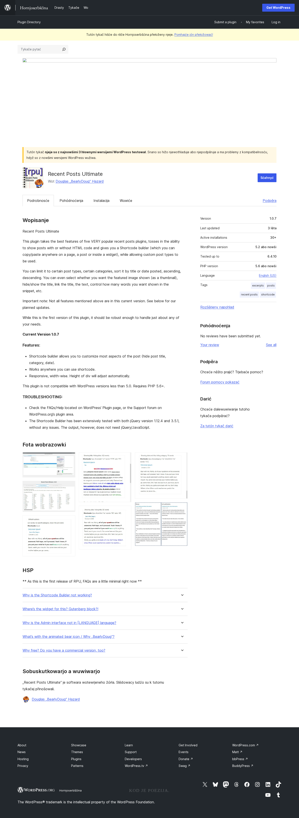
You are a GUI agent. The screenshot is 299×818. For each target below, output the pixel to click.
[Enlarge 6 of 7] (181, 458)
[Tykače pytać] (64, 49)
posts (271, 285)
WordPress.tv (136, 766)
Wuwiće (126, 200)
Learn (129, 745)
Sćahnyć (267, 178)
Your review (209, 345)
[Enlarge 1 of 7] (69, 458)
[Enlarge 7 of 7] (181, 508)
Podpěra (269, 200)
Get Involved (188, 745)
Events (183, 752)
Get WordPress (278, 7)
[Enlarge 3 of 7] (69, 521)
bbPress (240, 759)
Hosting (23, 759)
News (22, 752)
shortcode (268, 294)
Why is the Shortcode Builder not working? (57, 595)
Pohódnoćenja (71, 200)
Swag (184, 766)
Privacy (23, 766)
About (22, 745)
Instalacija (101, 200)
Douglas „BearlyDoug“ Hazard (80, 181)
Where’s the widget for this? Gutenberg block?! (60, 609)
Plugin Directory (29, 22)
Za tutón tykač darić (216, 426)
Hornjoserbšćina (70, 790)
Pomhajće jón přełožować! (193, 34)
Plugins (76, 759)
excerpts (258, 285)
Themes (77, 752)
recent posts (249, 294)
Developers (133, 759)
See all (271, 345)
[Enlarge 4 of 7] (125, 458)
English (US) (267, 275)
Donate (186, 759)
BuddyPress (242, 766)
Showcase (78, 745)
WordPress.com (245, 745)
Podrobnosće (38, 200)
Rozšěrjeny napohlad (217, 307)
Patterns (77, 766)
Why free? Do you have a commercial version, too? (64, 650)
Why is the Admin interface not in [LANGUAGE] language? (69, 623)
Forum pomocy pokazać (219, 382)
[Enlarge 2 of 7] (69, 487)
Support (131, 752)
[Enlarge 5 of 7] (125, 511)
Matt (237, 752)
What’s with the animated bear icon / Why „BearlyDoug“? (68, 637)
